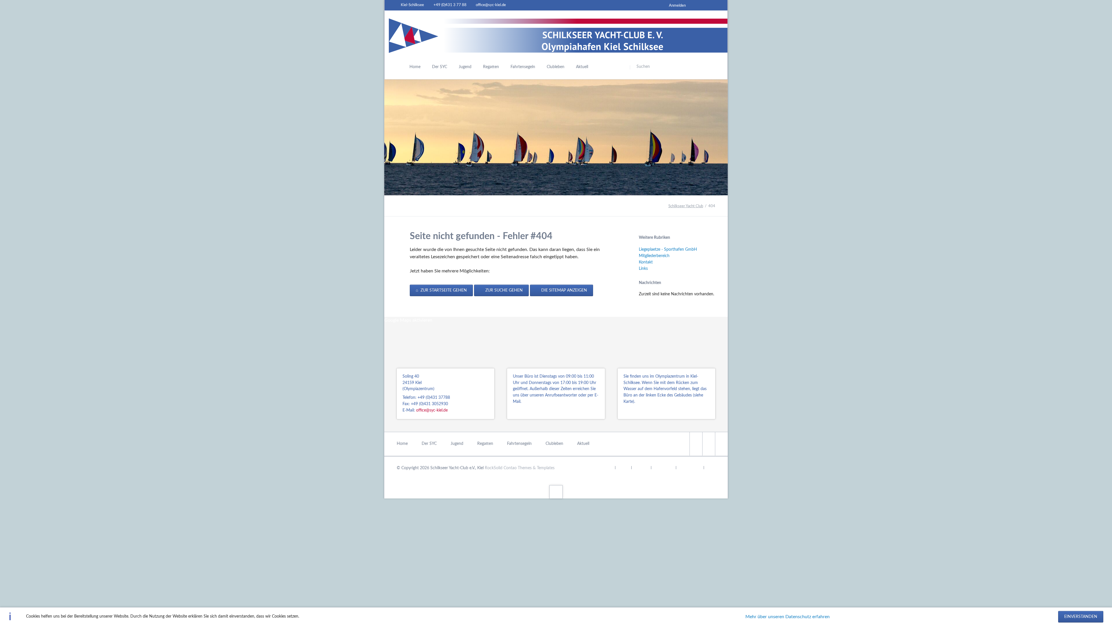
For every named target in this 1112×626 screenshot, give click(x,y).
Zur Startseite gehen (443, 290)
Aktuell (583, 444)
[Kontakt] (700, 5)
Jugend (457, 444)
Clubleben (554, 444)
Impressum (663, 468)
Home (402, 444)
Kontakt (646, 262)
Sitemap (641, 468)
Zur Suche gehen (503, 290)
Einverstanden (1080, 617)
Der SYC (429, 444)
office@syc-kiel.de (432, 410)
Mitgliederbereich (654, 256)
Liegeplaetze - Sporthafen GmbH (668, 250)
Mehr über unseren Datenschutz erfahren (787, 616)
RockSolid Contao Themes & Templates (520, 468)
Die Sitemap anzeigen (563, 290)
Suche (623, 468)
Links (643, 269)
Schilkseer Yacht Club (685, 206)
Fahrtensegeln (519, 444)
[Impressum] (710, 5)
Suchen (681, 67)
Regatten (485, 444)
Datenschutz (689, 468)
